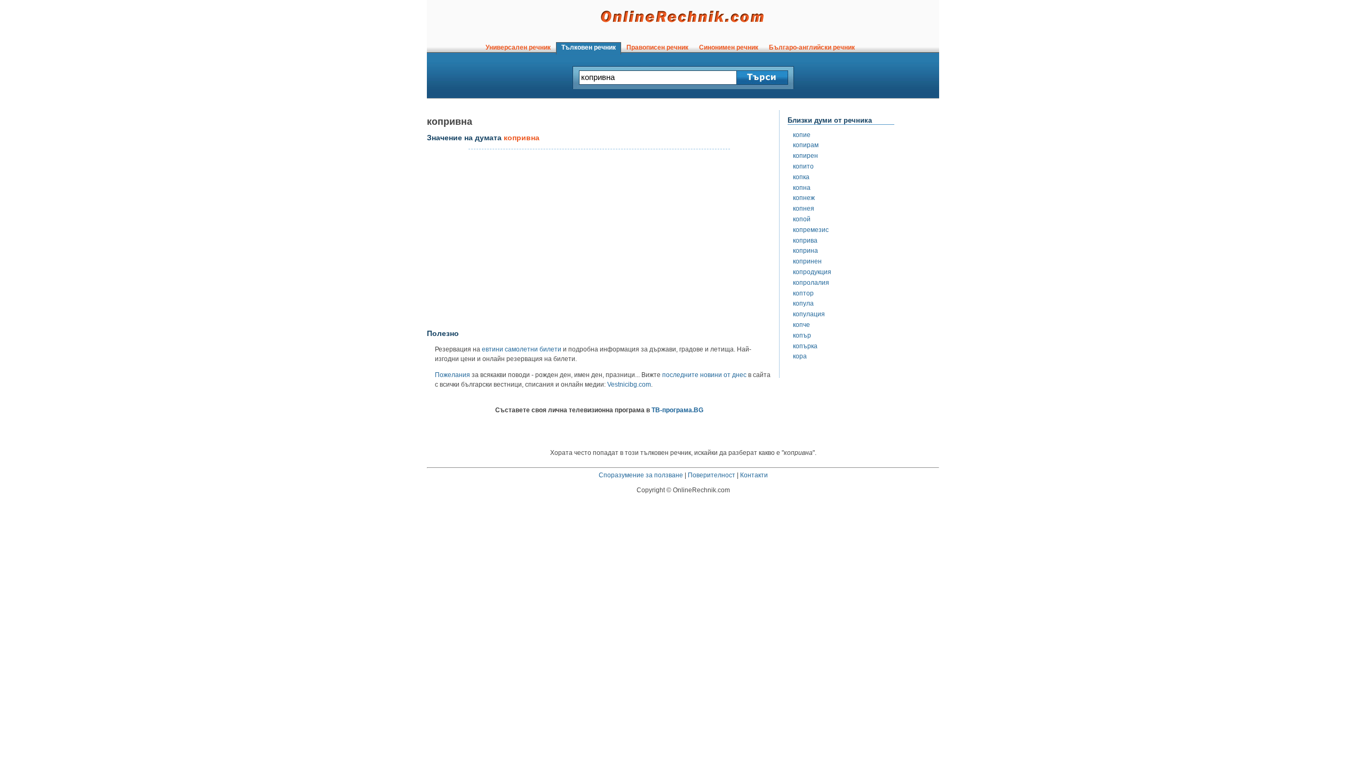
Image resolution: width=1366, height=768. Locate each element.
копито (803, 166)
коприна (805, 250)
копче (801, 325)
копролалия (811, 282)
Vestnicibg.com (629, 384)
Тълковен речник (588, 47)
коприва (805, 240)
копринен (807, 261)
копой (802, 219)
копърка (805, 346)
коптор (803, 293)
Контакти (754, 475)
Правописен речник (657, 47)
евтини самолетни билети (521, 349)
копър (802, 335)
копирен (805, 155)
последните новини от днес (704, 375)
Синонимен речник (728, 47)
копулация (809, 314)
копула (803, 303)
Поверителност (711, 475)
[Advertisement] (599, 239)
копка (801, 177)
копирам (806, 145)
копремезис (811, 230)
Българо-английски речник (812, 47)
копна (802, 187)
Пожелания (452, 375)
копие (802, 135)
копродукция (812, 272)
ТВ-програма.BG (677, 410)
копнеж (804, 198)
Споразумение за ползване (641, 475)
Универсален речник (518, 47)
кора (800, 356)
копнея (803, 208)
